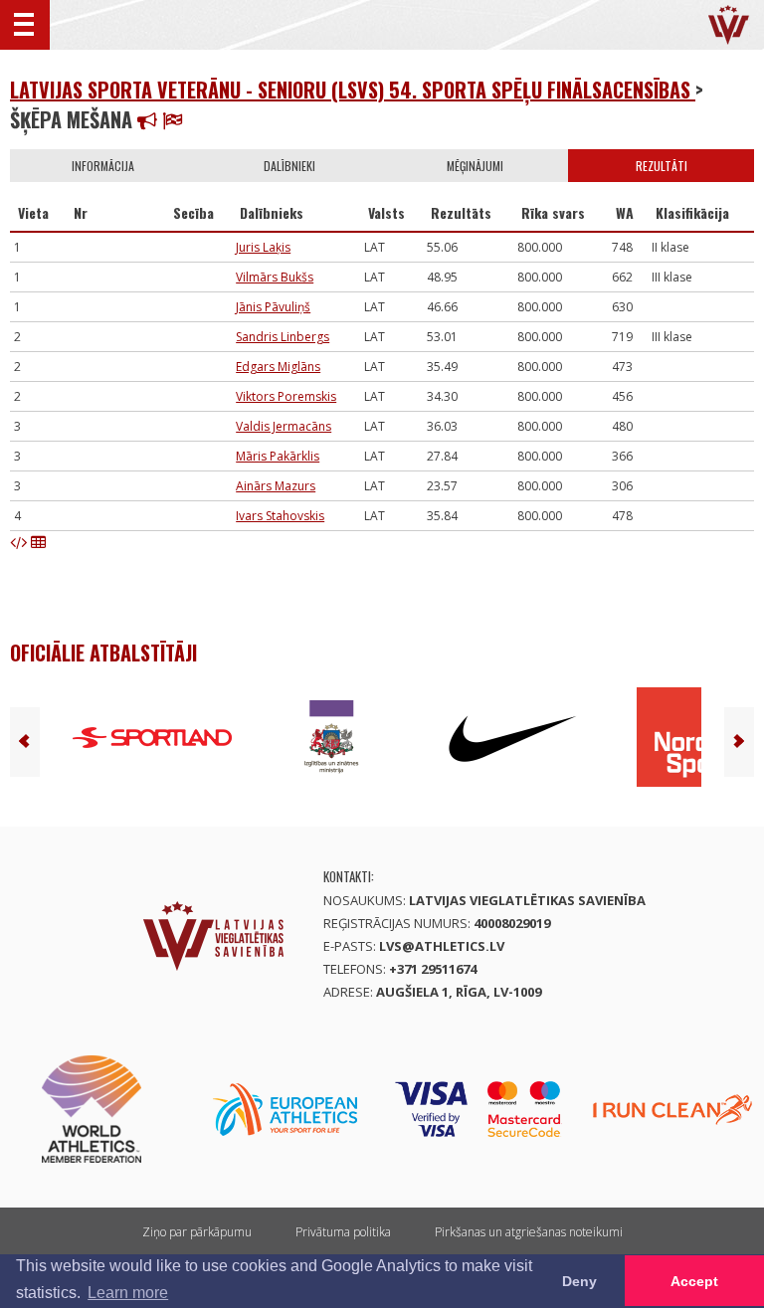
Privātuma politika (343, 1231)
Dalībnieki (289, 165)
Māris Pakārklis (277, 456)
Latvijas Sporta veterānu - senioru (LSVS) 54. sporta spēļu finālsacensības (352, 89)
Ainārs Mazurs (275, 485)
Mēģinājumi (475, 165)
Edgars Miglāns (278, 366)
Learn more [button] (128, 1292)
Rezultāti (661, 165)
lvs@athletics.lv (441, 946)
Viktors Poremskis (286, 396)
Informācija (103, 165)
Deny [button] (579, 1281)
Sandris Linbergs (282, 336)
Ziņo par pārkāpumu (197, 1231)
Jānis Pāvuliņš (273, 306)
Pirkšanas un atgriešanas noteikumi (529, 1231)
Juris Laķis (263, 247)
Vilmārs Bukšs (274, 277)
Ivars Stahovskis (280, 515)
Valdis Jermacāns (283, 426)
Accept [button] (694, 1281)
